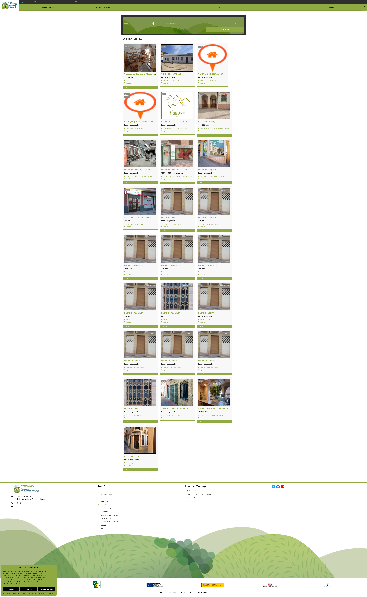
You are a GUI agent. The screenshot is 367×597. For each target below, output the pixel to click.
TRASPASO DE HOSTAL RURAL (212, 74)
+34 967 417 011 (28, 2)
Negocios (128, 83)
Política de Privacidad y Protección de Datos (31, 593)
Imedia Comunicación (197, 592)
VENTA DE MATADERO (171, 74)
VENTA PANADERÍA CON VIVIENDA (213, 409)
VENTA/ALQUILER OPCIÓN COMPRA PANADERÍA (145, 122)
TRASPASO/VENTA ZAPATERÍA (174, 409)
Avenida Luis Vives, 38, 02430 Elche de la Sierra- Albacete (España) (55, 2)
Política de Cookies (9, 593)
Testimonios (105, 498)
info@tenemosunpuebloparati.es (24, 507)
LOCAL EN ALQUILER (207, 170)
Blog (101, 528)
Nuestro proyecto (107, 494)
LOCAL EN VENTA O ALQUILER (138, 170)
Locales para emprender (109, 515)
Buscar (225, 29)
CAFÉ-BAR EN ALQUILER (209, 122)
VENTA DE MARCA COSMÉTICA (175, 122)
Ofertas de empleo (107, 508)
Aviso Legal (51, 593)
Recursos (103, 505)
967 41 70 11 (17, 503)
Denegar (29, 589)
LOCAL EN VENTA (169, 218)
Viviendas (104, 512)
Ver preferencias (46, 589)
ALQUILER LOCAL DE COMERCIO (138, 218)
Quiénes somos (105, 491)
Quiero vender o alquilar (109, 522)
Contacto (103, 532)
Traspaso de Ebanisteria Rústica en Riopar (142, 74)
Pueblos (103, 525)
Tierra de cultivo (106, 518)
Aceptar (11, 589)
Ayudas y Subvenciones (108, 501)
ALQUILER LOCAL (132, 456)
